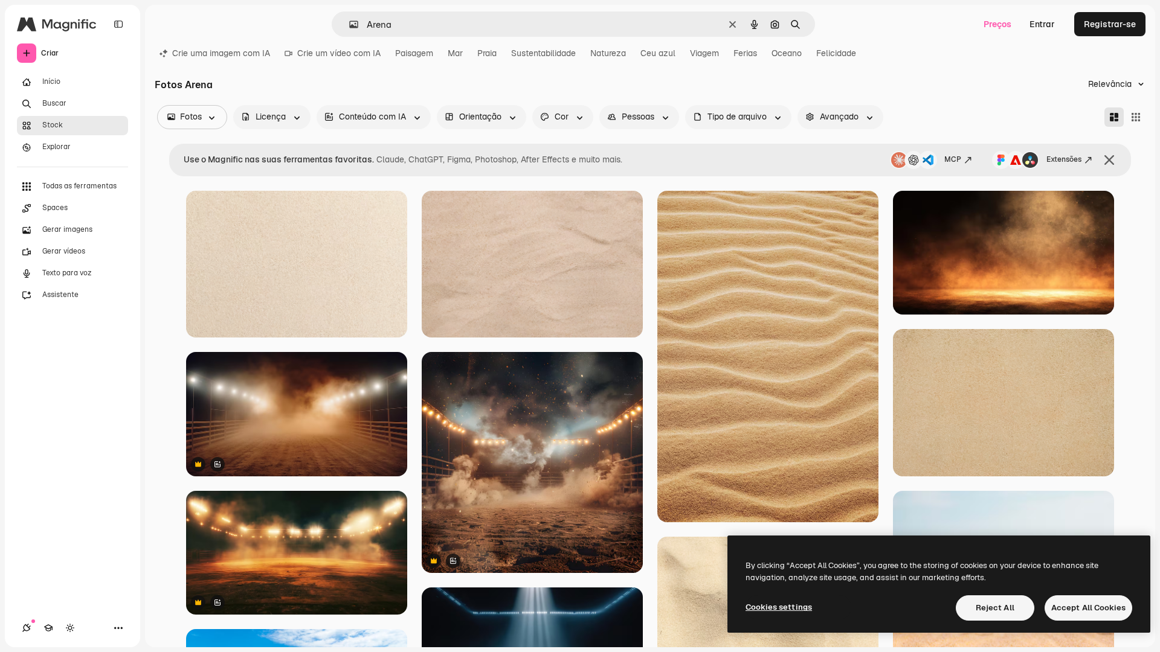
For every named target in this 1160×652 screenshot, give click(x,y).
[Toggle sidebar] (118, 24)
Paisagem (414, 53)
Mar (455, 53)
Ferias (745, 53)
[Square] (1136, 117)
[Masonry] (1114, 117)
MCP (952, 159)
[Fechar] (1109, 160)
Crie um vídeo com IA (339, 53)
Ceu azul (657, 53)
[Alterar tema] (70, 628)
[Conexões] (26, 628)
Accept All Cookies (1088, 607)
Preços (997, 24)
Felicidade (836, 53)
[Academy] (48, 628)
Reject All (995, 607)
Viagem (704, 53)
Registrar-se (1110, 24)
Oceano (787, 53)
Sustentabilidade (543, 53)
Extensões (1063, 159)
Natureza (608, 53)
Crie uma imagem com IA (221, 53)
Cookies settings (779, 607)
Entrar (1042, 24)
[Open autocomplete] (349, 24)
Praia (487, 53)
